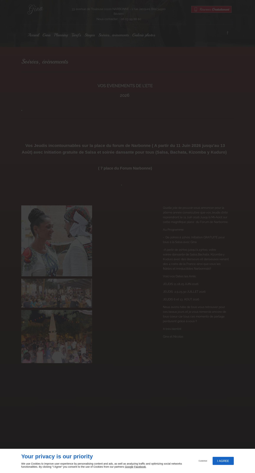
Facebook (140, 466)
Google (129, 466)
